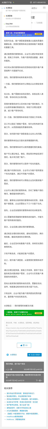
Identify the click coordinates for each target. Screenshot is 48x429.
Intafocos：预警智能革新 (16, 419)
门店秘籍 (39, 23)
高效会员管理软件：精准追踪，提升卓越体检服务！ (23, 399)
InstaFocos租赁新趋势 (15, 416)
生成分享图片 (35, 355)
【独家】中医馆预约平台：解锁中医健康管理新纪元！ (23, 414)
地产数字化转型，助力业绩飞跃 (18, 405)
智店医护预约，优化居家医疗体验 (19, 396)
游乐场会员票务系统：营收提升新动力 (20, 393)
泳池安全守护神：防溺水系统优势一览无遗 (22, 402)
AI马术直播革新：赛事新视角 (17, 411)
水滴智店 (13, 355)
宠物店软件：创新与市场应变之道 (19, 408)
